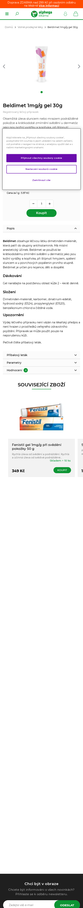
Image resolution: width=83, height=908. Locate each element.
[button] (4, 66)
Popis (10, 228)
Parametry (14, 362)
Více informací (49, 5)
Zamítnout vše (41, 180)
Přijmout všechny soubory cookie (41, 158)
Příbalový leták (17, 355)
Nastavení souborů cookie (41, 169)
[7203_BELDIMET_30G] (41, 64)
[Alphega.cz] (41, 13)
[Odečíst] (33, 204)
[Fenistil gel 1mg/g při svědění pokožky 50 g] (41, 417)
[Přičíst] (49, 204)
